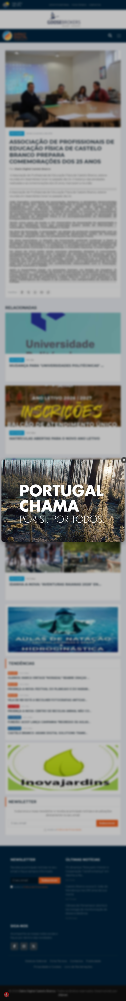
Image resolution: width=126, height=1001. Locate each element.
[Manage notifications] (6, 994)
